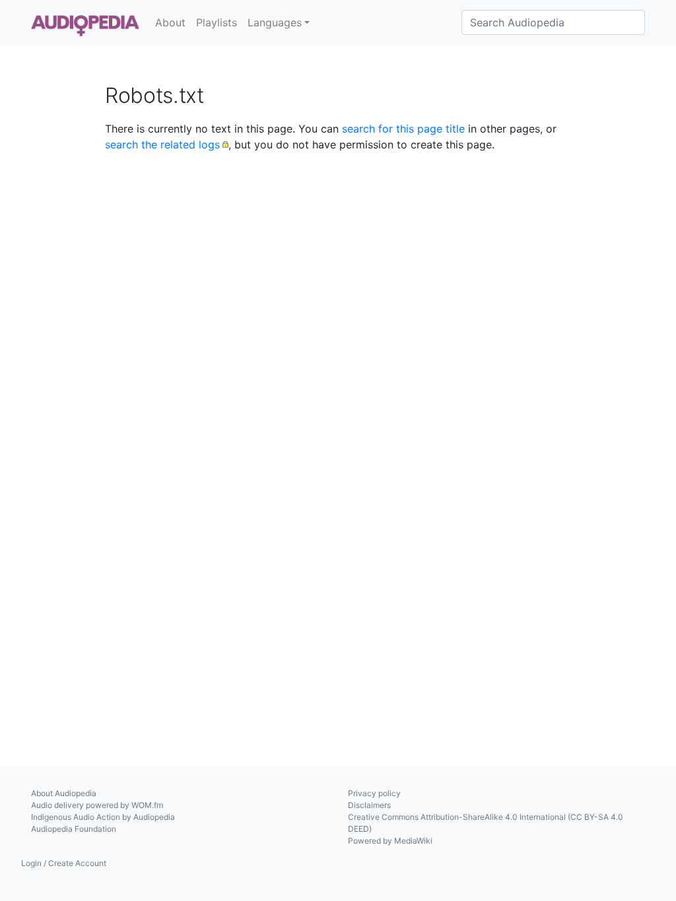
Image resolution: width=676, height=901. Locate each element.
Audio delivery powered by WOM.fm (97, 805)
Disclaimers (369, 805)
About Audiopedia (63, 793)
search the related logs (162, 144)
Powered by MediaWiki (390, 841)
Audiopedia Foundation (73, 829)
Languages (275, 22)
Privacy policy (374, 793)
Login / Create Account (63, 863)
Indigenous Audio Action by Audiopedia (103, 817)
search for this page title (403, 128)
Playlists (216, 22)
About (170, 22)
